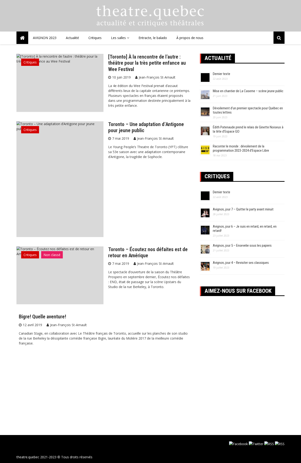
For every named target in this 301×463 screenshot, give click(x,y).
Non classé (52, 255)
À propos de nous (189, 38)
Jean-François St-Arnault (157, 77)
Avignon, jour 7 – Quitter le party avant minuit (243, 209)
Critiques (95, 38)
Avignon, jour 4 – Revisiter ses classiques (241, 263)
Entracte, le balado (153, 38)
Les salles (118, 38)
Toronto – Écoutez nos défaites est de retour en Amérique (148, 252)
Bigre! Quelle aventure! (42, 317)
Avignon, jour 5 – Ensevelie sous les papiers (242, 245)
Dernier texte (221, 74)
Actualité (72, 38)
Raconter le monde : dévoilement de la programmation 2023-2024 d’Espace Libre (241, 148)
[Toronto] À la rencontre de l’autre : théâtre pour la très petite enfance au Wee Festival (147, 63)
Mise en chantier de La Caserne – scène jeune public (248, 91)
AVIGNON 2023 (44, 38)
